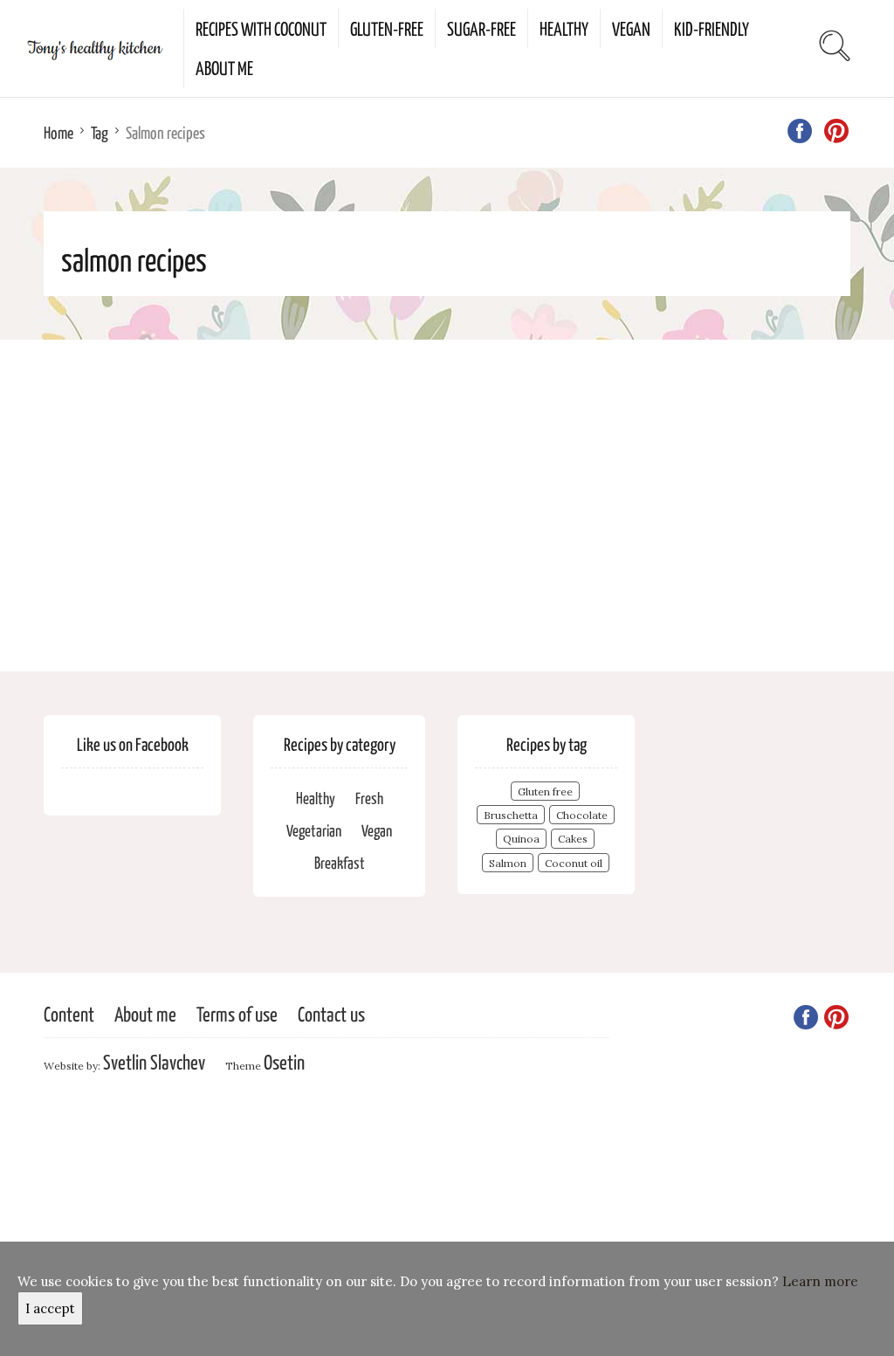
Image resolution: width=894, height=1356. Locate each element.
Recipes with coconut (261, 28)
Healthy (564, 28)
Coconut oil (573, 863)
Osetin (284, 1061)
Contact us (331, 1013)
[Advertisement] (447, 505)
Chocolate (582, 815)
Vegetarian (313, 830)
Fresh (369, 798)
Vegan (631, 28)
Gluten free (545, 791)
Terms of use (237, 1013)
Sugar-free (481, 28)
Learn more (820, 1281)
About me (224, 67)
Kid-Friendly (711, 28)
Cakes (573, 838)
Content (69, 1013)
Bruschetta (511, 815)
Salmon (507, 863)
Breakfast (339, 862)
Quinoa (521, 838)
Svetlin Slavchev (154, 1061)
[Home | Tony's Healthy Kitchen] (92, 48)
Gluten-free (386, 28)
